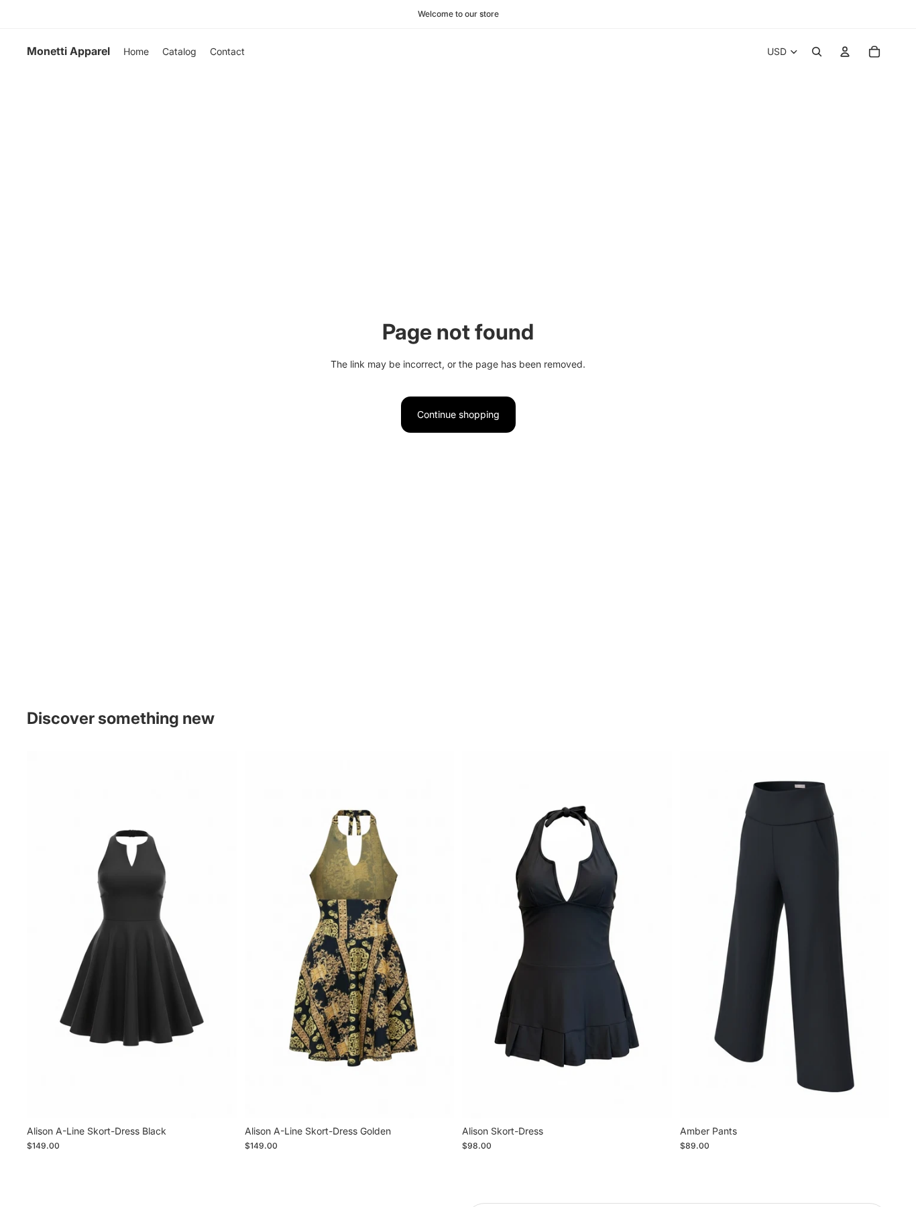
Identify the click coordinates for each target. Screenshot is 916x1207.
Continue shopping (458, 414)
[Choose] (216, 1098)
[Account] (845, 51)
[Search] (817, 51)
